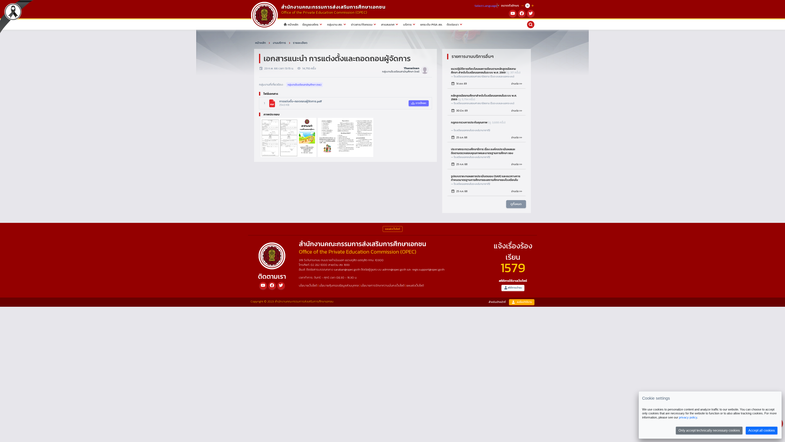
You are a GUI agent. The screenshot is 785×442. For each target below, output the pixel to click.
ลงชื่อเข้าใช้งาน (524, 302)
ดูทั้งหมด (516, 204)
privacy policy (688, 417)
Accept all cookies (761, 430)
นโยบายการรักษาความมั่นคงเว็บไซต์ (382, 285)
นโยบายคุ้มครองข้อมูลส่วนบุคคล (339, 285)
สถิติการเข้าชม (515, 288)
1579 (512, 267)
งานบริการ (279, 42)
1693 (347, 264)
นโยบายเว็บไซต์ (308, 285)
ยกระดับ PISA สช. (431, 24)
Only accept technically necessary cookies (709, 430)
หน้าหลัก (292, 24)
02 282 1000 (319, 264)
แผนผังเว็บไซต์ (415, 285)
